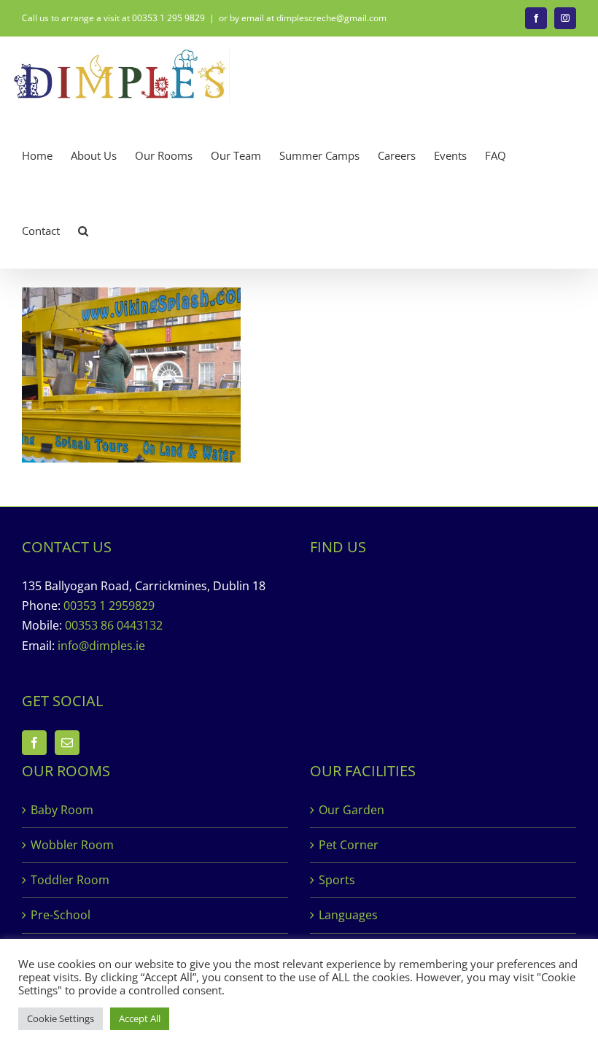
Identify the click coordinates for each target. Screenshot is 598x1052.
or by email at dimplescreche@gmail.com (303, 18)
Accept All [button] (139, 1018)
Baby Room (62, 810)
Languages (348, 915)
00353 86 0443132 (114, 625)
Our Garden (351, 810)
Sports (337, 880)
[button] (83, 230)
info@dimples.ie (101, 646)
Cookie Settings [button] (60, 1018)
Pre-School (60, 915)
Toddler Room (70, 880)
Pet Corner (348, 845)
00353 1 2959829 (109, 605)
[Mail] (67, 742)
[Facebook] (34, 742)
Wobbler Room (72, 845)
